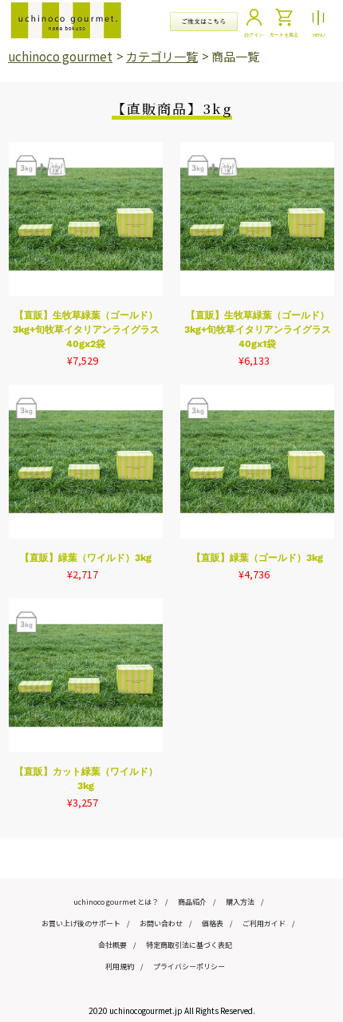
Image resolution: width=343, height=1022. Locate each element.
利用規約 (119, 966)
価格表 (212, 923)
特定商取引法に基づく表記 (189, 945)
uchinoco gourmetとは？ (116, 902)
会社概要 (112, 945)
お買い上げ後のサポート (80, 923)
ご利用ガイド (264, 923)
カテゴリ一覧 (162, 56)
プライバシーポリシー (189, 966)
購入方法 (240, 902)
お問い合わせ (161, 923)
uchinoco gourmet (60, 56)
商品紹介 (192, 902)
